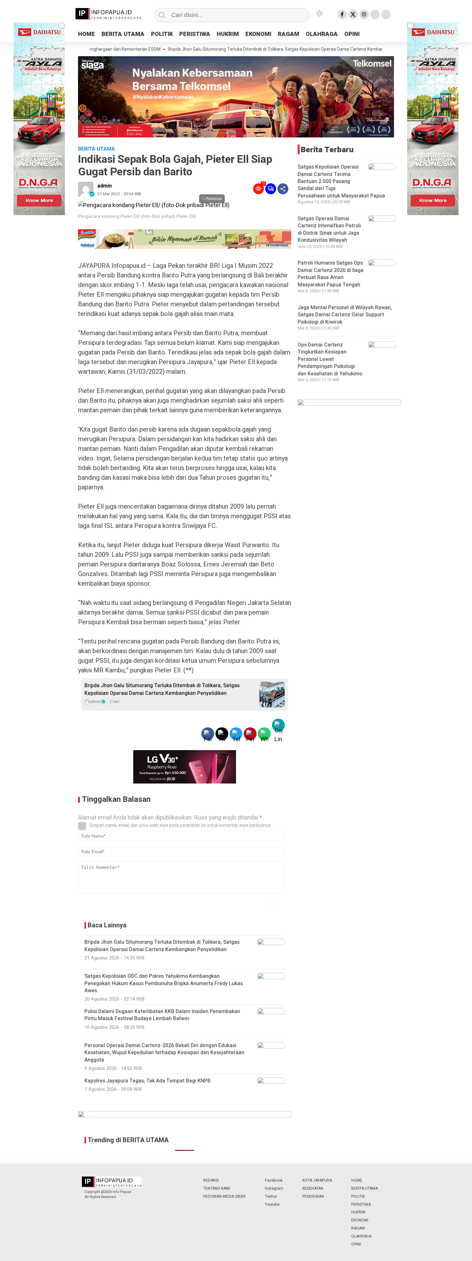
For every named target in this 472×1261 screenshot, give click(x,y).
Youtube (272, 1204)
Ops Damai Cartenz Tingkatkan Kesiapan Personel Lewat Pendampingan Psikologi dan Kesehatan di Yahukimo (330, 359)
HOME (86, 34)
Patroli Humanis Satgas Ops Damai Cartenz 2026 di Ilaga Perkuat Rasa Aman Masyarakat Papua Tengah (330, 273)
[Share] (282, 188)
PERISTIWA (194, 34)
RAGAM (288, 34)
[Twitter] (353, 14)
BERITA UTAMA (122, 34)
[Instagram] (364, 14)
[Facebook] (342, 14)
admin (104, 186)
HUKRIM (228, 34)
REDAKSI (211, 1180)
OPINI (352, 34)
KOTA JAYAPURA (317, 1180)
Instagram (274, 1188)
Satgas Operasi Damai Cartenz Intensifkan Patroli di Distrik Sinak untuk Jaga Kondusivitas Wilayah (329, 229)
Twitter (271, 1196)
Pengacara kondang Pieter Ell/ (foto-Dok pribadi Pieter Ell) (137, 216)
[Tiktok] (386, 14)
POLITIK (162, 34)
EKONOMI (258, 34)
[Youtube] (375, 14)
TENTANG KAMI (216, 1188)
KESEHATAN (312, 1188)
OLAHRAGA (322, 34)
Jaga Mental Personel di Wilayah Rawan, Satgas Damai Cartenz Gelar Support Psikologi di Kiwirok (345, 315)
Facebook (274, 1180)
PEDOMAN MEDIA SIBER (224, 1196)
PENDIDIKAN (313, 1196)
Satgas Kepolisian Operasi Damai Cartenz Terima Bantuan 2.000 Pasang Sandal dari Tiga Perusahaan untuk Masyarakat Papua (341, 181)
